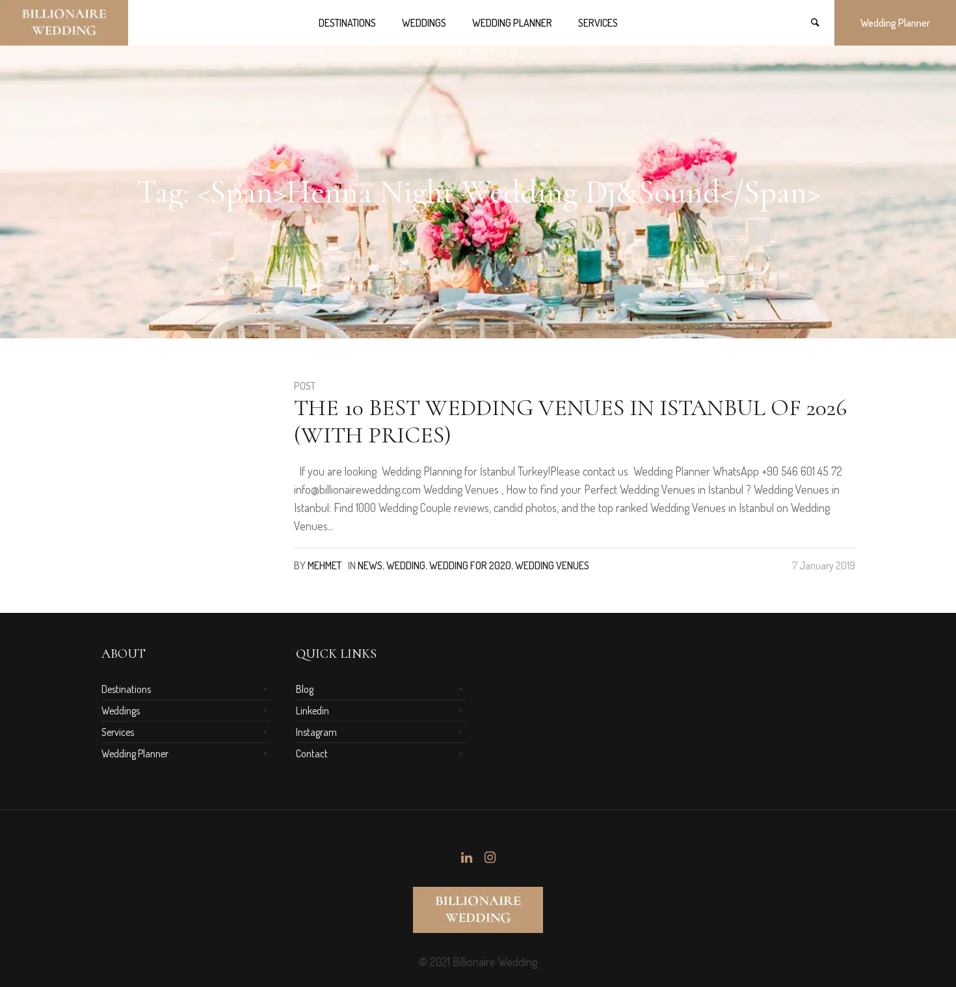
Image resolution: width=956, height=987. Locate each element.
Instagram (316, 731)
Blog (304, 689)
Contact (312, 753)
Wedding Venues (552, 565)
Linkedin (312, 710)
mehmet (324, 565)
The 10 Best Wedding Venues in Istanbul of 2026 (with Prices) (570, 421)
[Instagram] (489, 857)
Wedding (405, 565)
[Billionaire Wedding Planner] (478, 910)
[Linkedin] (466, 857)
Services (117, 731)
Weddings (120, 710)
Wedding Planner (134, 753)
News (370, 565)
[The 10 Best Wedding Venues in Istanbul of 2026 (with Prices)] (187, 464)
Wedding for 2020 (470, 565)
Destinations (126, 689)
